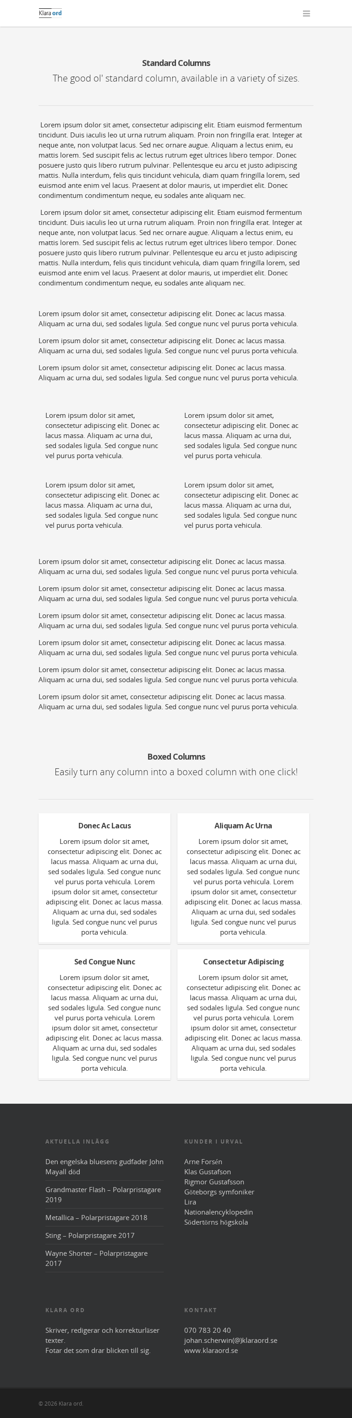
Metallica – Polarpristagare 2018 (96, 1217)
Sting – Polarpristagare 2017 (90, 1235)
